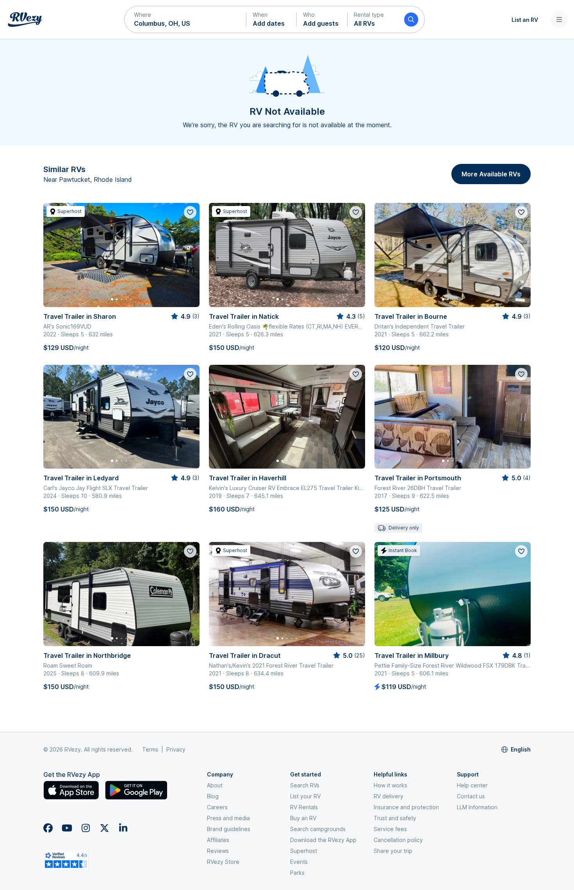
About (215, 785)
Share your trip (393, 850)
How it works (390, 785)
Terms (150, 749)
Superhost (303, 850)
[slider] (185, 316)
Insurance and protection (406, 807)
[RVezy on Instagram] (85, 828)
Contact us (471, 796)
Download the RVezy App (323, 840)
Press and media (228, 818)
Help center (472, 785)
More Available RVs (491, 174)
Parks (297, 872)
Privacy (175, 749)
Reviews (218, 850)
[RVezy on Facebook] (48, 828)
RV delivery (388, 796)
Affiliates (218, 840)
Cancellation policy (398, 840)
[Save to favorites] (190, 212)
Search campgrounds (318, 829)
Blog (213, 796)
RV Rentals (304, 807)
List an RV (525, 19)
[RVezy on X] (104, 828)
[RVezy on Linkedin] (123, 828)
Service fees (390, 829)
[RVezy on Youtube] (66, 828)
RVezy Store (223, 861)
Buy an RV (303, 818)
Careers (217, 807)
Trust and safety (395, 818)
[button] (185, 19)
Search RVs (304, 785)
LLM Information (477, 807)
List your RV (305, 796)
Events (299, 861)
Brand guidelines (228, 829)
